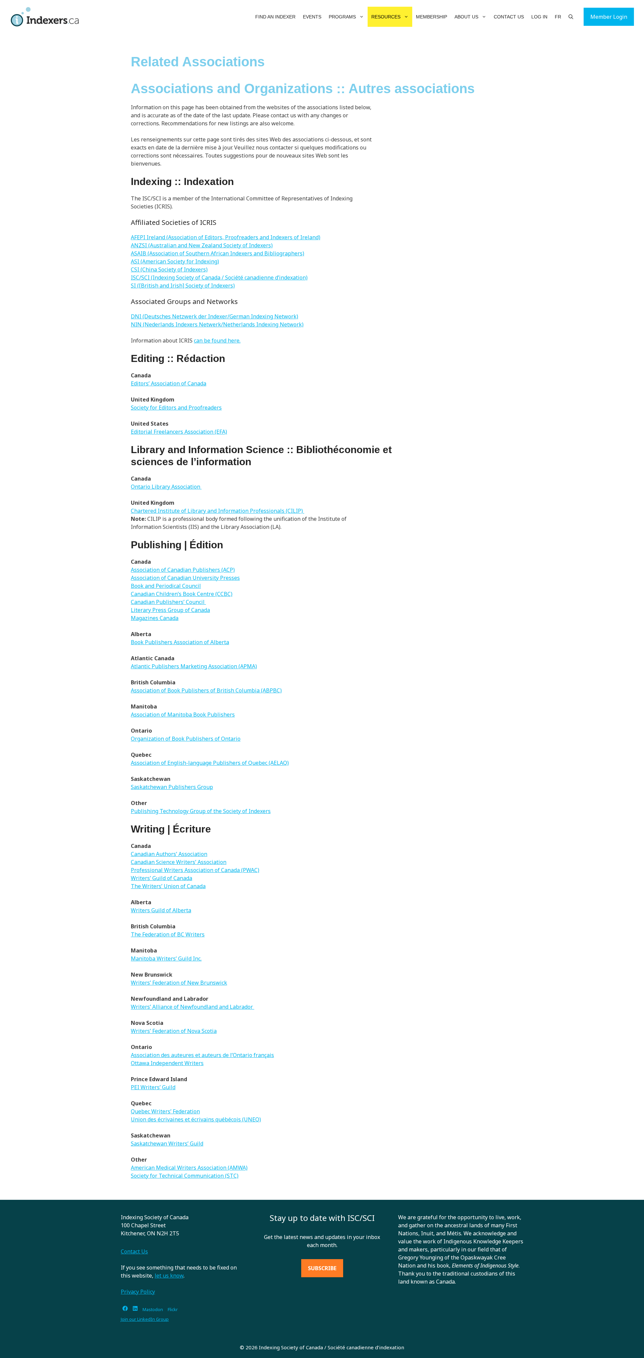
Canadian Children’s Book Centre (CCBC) (181, 594)
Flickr (173, 1309)
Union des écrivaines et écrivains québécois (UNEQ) (196, 1119)
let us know (169, 1275)
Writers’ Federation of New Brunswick (179, 982)
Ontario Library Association (166, 486)
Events (312, 16)
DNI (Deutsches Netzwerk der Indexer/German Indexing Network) (214, 316)
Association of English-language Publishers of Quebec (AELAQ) (210, 762)
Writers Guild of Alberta (161, 910)
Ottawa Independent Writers (167, 1063)
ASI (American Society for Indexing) (175, 261)
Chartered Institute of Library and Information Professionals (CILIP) (217, 510)
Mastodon (153, 1309)
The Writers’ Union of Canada (168, 886)
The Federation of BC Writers (168, 934)
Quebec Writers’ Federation (165, 1111)
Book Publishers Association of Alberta (180, 642)
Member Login (608, 16)
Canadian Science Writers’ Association (178, 862)
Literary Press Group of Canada (170, 610)
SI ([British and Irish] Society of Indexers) (183, 285)
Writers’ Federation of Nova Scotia (174, 1031)
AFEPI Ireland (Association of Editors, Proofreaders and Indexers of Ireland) (225, 237)
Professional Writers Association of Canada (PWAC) (195, 870)
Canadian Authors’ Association (169, 854)
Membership (431, 16)
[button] (362, 17)
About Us (466, 16)
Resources (385, 16)
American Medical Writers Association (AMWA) (189, 1167)
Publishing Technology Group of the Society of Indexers (201, 811)
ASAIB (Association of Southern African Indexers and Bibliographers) (217, 253)
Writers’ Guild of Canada (161, 878)
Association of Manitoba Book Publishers (183, 714)
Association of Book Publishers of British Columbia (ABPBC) (206, 690)
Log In (539, 16)
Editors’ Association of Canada (168, 383)
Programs (342, 16)
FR (558, 16)
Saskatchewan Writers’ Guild (167, 1143)
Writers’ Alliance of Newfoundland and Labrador (192, 1006)
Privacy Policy (138, 1291)
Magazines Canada (154, 618)
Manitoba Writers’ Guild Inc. (166, 958)
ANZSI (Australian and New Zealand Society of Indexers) (202, 245)
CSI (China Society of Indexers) (169, 269)
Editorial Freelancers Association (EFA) (179, 431)
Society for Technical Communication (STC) (184, 1175)
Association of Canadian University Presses (185, 577)
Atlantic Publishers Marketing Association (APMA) (194, 666)
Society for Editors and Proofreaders (176, 407)
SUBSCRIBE (322, 1268)
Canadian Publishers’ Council (168, 602)
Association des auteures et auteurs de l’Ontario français (202, 1055)
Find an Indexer (275, 16)
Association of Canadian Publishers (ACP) (183, 569)
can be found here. (217, 340)
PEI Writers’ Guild (153, 1087)
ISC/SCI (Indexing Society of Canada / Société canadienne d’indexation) (219, 277)
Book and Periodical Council (166, 586)
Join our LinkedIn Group (145, 1319)
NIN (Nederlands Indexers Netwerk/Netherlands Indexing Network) (217, 324)
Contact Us (509, 16)
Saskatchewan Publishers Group (172, 787)
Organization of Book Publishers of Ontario (185, 738)
